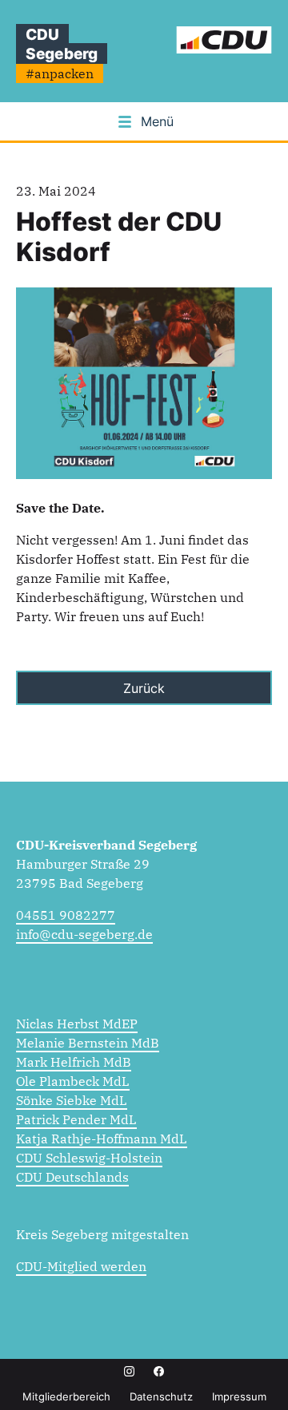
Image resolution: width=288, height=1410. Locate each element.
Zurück (144, 688)
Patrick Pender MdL (76, 1119)
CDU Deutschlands (72, 1177)
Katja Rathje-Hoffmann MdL (101, 1139)
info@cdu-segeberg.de (84, 934)
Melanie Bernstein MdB (87, 1043)
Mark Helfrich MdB (73, 1062)
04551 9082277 (65, 915)
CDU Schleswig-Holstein (89, 1158)
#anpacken (60, 73)
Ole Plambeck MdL (73, 1081)
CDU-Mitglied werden (81, 1266)
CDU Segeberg (62, 44)
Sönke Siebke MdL (71, 1100)
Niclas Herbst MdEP (77, 1024)
